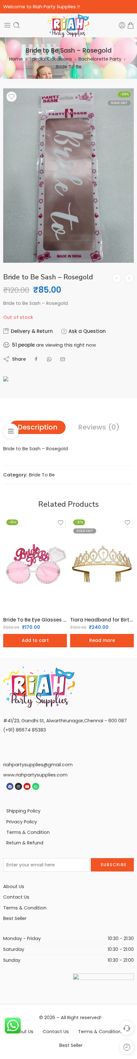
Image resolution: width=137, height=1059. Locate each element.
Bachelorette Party (99, 59)
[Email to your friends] (62, 359)
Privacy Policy (21, 822)
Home (16, 59)
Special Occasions (50, 59)
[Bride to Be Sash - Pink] (129, 278)
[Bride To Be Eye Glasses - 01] (35, 564)
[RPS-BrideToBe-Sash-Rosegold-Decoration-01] (68, 175)
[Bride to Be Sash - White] (116, 278)
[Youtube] (27, 786)
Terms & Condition (28, 832)
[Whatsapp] (35, 786)
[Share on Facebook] (36, 359)
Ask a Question (86, 331)
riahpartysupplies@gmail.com (38, 764)
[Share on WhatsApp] (49, 359)
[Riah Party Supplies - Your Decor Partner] (68, 25)
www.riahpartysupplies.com (35, 775)
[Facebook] (9, 786)
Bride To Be (69, 66)
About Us (13, 886)
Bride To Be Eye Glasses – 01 (35, 619)
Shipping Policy (23, 811)
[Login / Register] (122, 25)
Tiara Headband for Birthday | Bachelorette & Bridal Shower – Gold (102, 619)
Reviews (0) (98, 427)
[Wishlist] (11, 97)
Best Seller (14, 918)
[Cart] (130, 25)
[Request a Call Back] (126, 1028)
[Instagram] (18, 786)
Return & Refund (24, 843)
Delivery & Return (31, 331)
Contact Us (16, 897)
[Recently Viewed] (126, 1047)
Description (38, 427)
